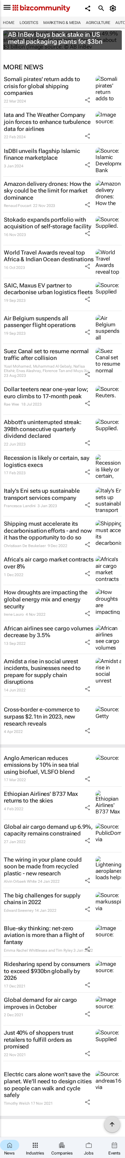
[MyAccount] (114, 8)
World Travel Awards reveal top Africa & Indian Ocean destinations (49, 256)
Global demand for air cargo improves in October (40, 1003)
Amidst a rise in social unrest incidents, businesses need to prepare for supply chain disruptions (42, 671)
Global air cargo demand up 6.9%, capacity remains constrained (48, 830)
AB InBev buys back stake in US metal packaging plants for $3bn (55, 38)
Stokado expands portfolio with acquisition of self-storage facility (47, 223)
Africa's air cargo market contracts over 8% (49, 563)
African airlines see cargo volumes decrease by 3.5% (48, 632)
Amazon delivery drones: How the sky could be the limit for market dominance (47, 190)
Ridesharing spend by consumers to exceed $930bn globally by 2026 (47, 971)
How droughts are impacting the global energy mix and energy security (46, 599)
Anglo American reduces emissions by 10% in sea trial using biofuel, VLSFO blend (41, 765)
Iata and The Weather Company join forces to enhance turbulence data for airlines (47, 121)
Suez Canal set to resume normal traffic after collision (46, 355)
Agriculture (98, 22)
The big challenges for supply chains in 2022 (42, 899)
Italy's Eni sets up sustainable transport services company (42, 494)
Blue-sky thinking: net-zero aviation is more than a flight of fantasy (44, 935)
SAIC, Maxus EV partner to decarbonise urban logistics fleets (48, 289)
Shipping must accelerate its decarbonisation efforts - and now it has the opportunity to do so (48, 530)
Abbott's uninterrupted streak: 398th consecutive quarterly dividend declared (42, 429)
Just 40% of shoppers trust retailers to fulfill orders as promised (38, 1039)
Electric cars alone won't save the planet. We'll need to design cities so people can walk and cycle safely (48, 1084)
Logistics (29, 22)
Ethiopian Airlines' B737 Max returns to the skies (41, 797)
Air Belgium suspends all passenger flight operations (40, 322)
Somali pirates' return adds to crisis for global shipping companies (42, 86)
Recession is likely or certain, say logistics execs (46, 461)
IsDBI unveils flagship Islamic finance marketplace (42, 154)
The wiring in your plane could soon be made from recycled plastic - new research (43, 866)
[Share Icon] (87, 100)
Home (8, 22)
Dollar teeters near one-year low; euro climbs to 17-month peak (46, 393)
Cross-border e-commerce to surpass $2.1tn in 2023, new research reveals (41, 716)
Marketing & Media (62, 22)
